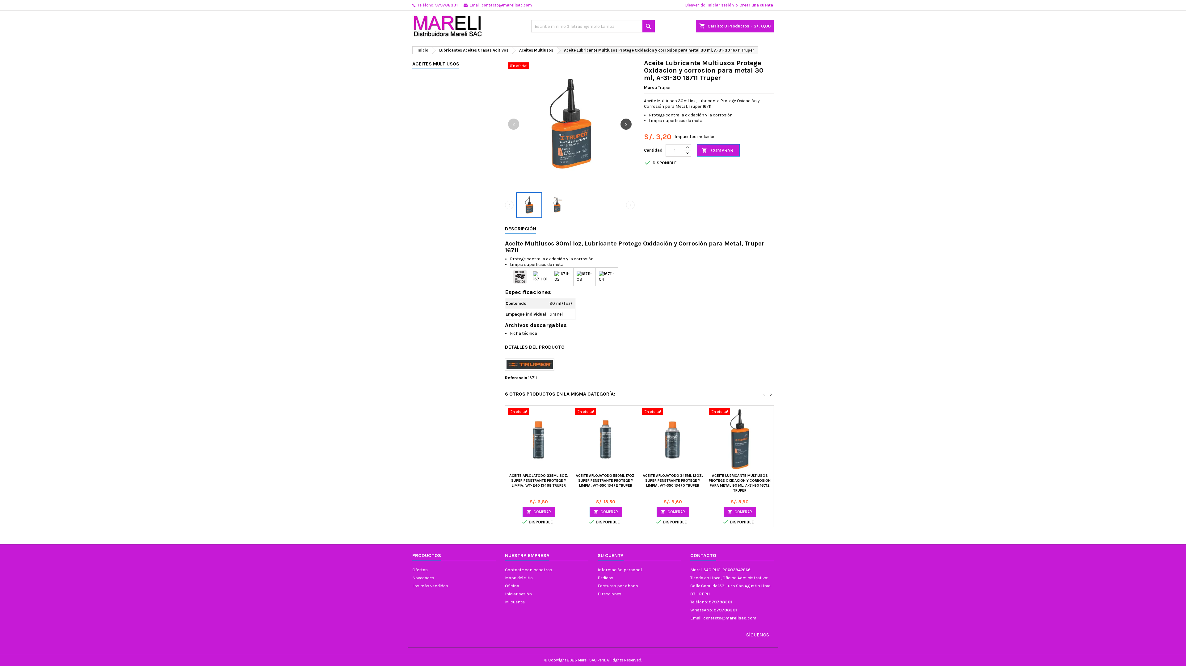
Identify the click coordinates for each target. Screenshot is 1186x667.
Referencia (516, 377)
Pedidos (605, 578)
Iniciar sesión (721, 5)
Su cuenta (611, 555)
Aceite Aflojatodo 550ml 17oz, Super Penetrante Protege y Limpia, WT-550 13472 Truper (606, 480)
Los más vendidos (430, 586)
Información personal (620, 570)
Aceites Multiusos (435, 64)
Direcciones (609, 594)
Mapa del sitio (519, 578)
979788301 (446, 5)
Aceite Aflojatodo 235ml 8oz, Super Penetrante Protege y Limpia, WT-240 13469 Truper (538, 480)
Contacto (703, 555)
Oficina (512, 586)
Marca (650, 87)
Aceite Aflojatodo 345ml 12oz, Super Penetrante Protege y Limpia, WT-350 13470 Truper (673, 480)
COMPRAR (717, 150)
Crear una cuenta (756, 5)
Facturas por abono (618, 586)
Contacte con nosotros (528, 570)
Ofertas (420, 570)
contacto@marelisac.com (507, 5)
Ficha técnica (523, 333)
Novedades (423, 578)
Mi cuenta (515, 602)
